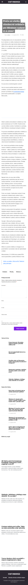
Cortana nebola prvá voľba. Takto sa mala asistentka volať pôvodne (13, 527)
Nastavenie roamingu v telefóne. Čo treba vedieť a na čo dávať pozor (17, 371)
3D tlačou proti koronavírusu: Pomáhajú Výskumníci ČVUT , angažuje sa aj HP (11, 462)
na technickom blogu (18, 91)
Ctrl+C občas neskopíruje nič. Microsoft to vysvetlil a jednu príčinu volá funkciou (17, 428)
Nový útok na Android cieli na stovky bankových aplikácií (17, 391)
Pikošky (12, 271)
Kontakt (5, 577)
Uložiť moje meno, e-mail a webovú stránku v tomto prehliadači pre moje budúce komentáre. (11, 323)
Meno (2, 300)
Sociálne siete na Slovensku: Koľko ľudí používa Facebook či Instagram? (17, 362)
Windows (18, 271)
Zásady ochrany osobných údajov (16, 577)
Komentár (3, 285)
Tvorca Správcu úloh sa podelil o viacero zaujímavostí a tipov (12, 559)
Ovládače (4, 271)
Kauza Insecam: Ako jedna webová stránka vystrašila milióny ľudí (16, 343)
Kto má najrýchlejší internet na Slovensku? (17, 352)
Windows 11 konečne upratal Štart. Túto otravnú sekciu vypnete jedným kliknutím (17, 409)
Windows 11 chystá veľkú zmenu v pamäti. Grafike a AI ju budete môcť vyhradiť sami (17, 400)
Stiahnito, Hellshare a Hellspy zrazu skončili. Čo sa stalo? (17, 380)
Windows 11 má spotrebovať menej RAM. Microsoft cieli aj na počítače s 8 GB (17, 419)
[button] (2, 2)
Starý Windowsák (14, 2)
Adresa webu (4, 314)
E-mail (2, 307)
